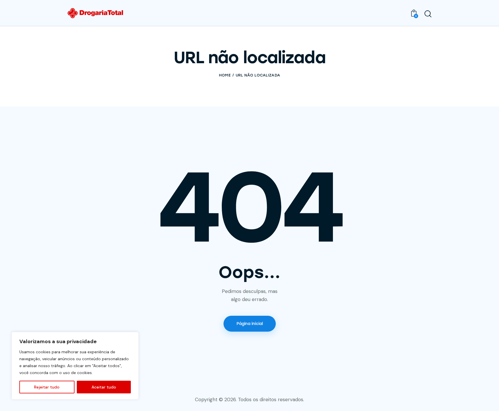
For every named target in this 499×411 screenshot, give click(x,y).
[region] (75, 365)
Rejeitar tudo (46, 387)
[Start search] (428, 13)
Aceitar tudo (104, 387)
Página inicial (250, 323)
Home (225, 75)
